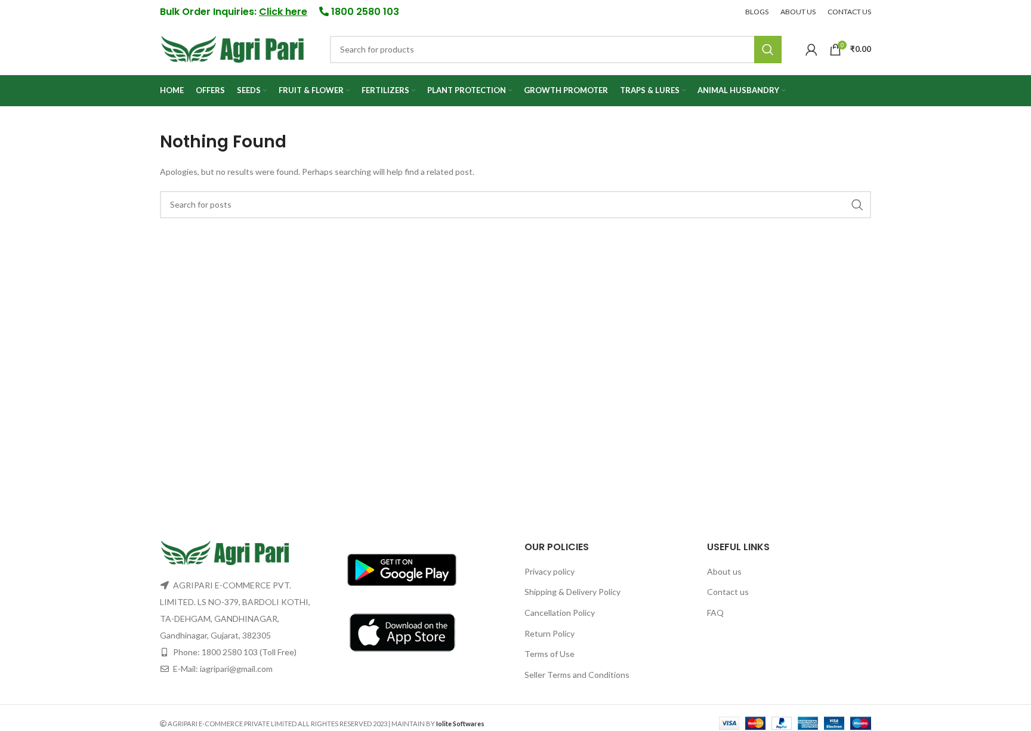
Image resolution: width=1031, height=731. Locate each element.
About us (724, 571)
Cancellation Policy (559, 612)
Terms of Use (549, 654)
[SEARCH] (768, 49)
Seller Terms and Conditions (576, 675)
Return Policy (549, 633)
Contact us (728, 592)
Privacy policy (549, 571)
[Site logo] (233, 48)
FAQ (715, 612)
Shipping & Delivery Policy (572, 592)
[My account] (811, 49)
